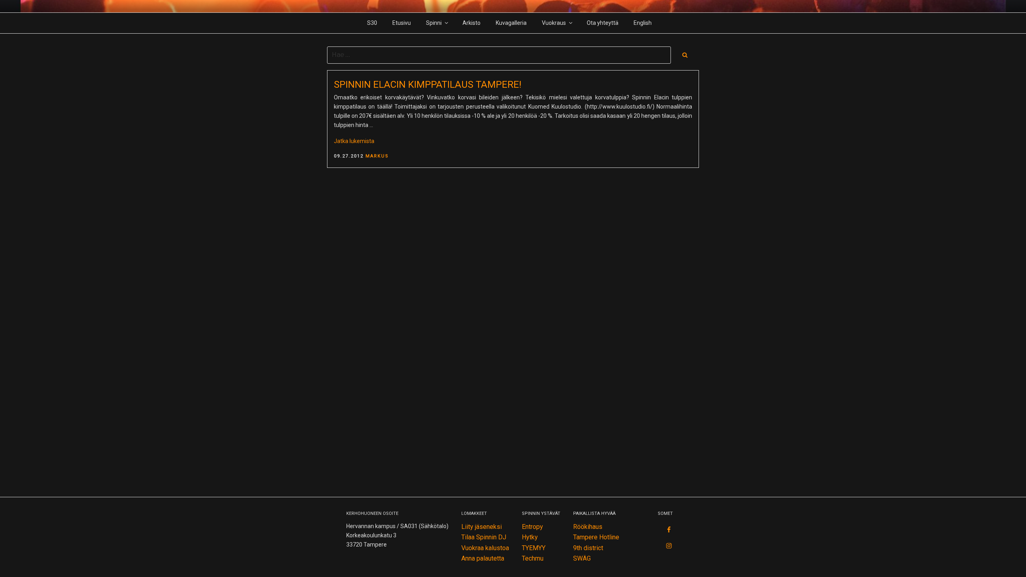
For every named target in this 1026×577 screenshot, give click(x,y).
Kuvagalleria (511, 23)
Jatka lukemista (354, 141)
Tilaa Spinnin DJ (483, 537)
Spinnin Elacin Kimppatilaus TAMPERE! (427, 84)
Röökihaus (587, 527)
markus (377, 156)
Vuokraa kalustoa (485, 548)
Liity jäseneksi (481, 527)
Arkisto (472, 23)
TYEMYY (533, 548)
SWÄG (582, 558)
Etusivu (401, 23)
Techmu (532, 558)
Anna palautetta (482, 558)
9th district (588, 548)
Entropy (532, 527)
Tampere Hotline (596, 537)
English (643, 23)
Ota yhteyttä (602, 23)
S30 (372, 23)
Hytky (530, 537)
